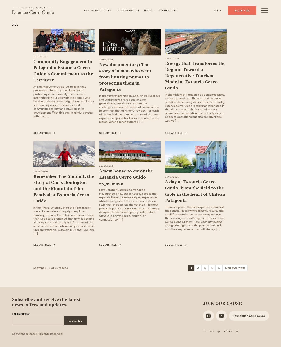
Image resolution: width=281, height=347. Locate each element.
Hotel (148, 10)
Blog (15, 24)
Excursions (168, 10)
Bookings (242, 10)
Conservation (128, 10)
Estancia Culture (97, 10)
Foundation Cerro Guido (249, 316)
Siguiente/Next (235, 268)
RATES (229, 331)
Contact (209, 331)
